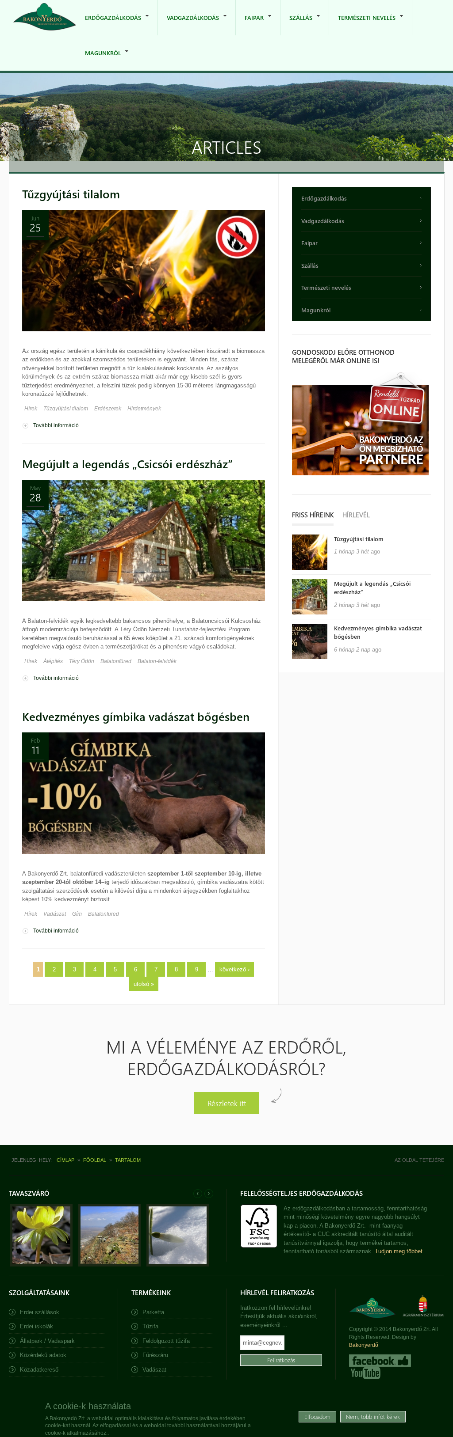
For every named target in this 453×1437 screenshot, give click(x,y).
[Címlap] (44, 17)
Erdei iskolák (36, 1326)
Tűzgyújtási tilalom (71, 193)
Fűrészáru (155, 1355)
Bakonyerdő (363, 1345)
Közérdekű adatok (43, 1355)
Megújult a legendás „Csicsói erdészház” (127, 463)
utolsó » (144, 984)
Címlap (65, 1160)
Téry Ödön (81, 661)
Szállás (296, 24)
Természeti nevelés (362, 24)
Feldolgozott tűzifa (166, 1341)
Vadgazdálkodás (188, 24)
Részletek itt (226, 1103)
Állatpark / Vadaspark (47, 1341)
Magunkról (98, 60)
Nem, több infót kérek (373, 1416)
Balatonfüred (115, 661)
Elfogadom (317, 1416)
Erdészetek (107, 409)
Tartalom (128, 1160)
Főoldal (94, 1160)
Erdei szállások (39, 1312)
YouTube (364, 1373)
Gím (77, 914)
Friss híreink (313, 514)
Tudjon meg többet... (401, 1251)
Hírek (30, 409)
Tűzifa (150, 1326)
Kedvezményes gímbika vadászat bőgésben (136, 716)
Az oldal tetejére (419, 1160)
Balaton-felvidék (157, 661)
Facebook (380, 1360)
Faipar (250, 24)
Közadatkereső (39, 1369)
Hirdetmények (144, 409)
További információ (56, 425)
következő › (234, 969)
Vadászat (54, 914)
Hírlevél (356, 514)
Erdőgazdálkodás (108, 24)
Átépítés (53, 661)
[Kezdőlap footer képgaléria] (41, 1264)
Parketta (153, 1312)
